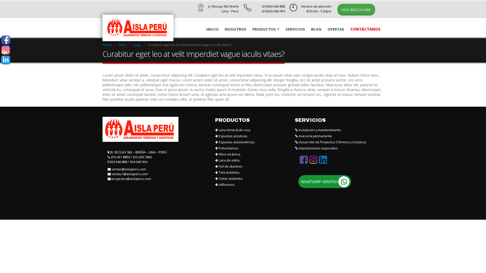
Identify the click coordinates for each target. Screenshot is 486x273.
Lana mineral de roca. (234, 130)
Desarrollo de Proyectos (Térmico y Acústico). (332, 142)
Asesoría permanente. (315, 136)
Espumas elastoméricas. (236, 142)
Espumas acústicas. (233, 136)
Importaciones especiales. (318, 148)
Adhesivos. (226, 185)
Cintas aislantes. (230, 178)
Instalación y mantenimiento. (320, 130)
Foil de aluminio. (230, 166)
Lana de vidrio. (229, 160)
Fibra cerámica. (229, 154)
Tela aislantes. (229, 172)
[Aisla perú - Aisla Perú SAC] (138, 28)
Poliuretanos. (228, 148)
